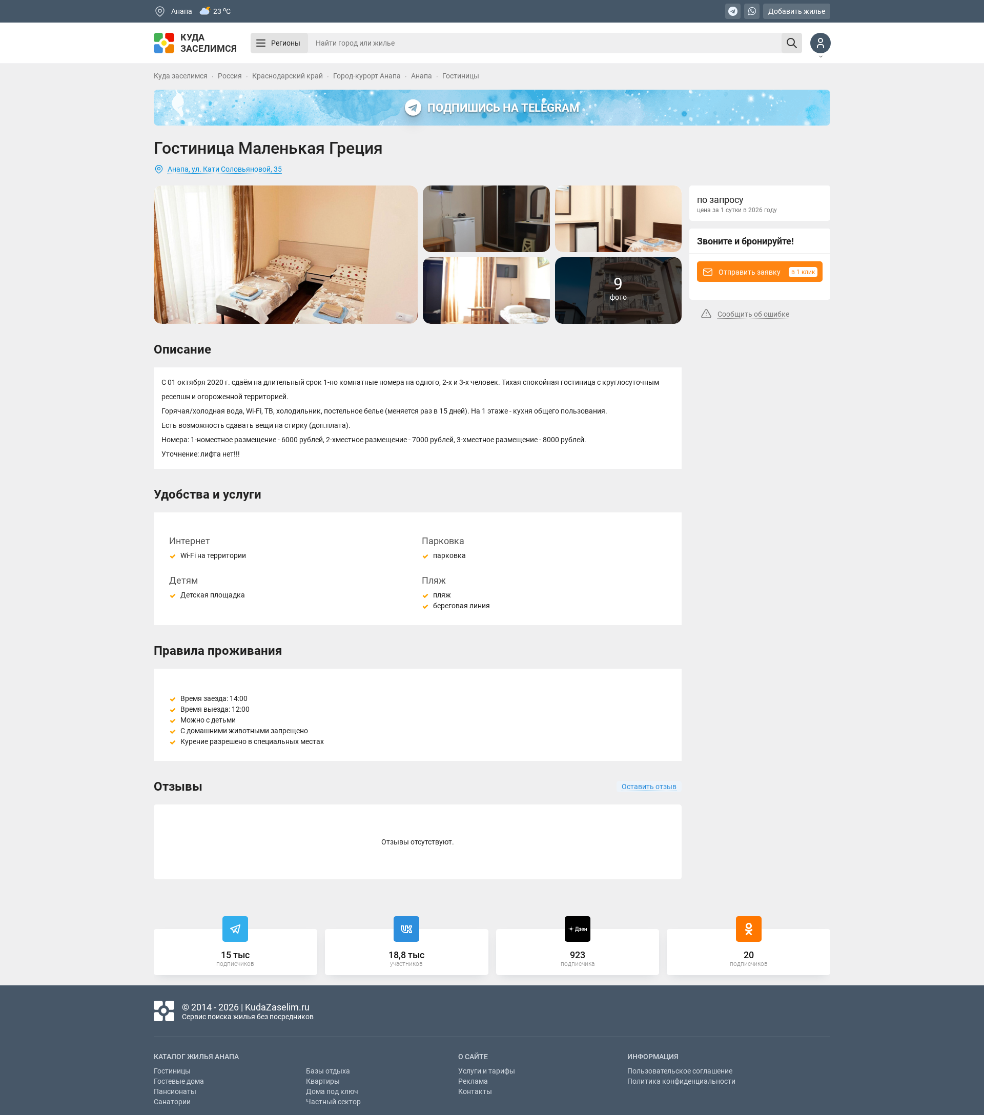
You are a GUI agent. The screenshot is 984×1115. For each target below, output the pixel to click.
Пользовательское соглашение (679, 1071)
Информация (653, 1056)
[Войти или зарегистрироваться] (820, 43)
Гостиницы (172, 1071)
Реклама (473, 1081)
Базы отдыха (328, 1071)
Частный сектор (333, 1102)
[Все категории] (261, 43)
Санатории (172, 1102)
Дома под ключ (332, 1091)
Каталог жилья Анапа (196, 1056)
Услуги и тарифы (486, 1071)
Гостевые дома (179, 1081)
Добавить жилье (796, 11)
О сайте (473, 1056)
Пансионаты (175, 1091)
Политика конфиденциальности (681, 1081)
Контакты (475, 1091)
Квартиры (323, 1081)
